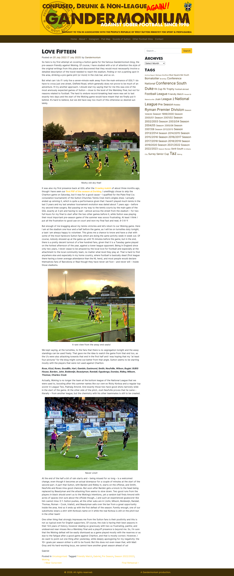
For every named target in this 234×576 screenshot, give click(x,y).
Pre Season (107, 556)
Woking (45, 559)
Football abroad (182, 89)
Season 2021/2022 (169, 144)
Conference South (171, 83)
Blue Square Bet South (179, 75)
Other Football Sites (143, 39)
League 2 (167, 99)
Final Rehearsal (130, 562)
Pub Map (105, 39)
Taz (173, 153)
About (82, 39)
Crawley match (103, 188)
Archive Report (150, 75)
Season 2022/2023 (124, 556)
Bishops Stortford (162, 75)
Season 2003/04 (169, 121)
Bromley (163, 79)
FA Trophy (168, 89)
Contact (159, 39)
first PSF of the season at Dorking (83, 191)
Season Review (164, 149)
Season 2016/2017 (170, 137)
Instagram (94, 39)
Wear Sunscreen (53, 562)
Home (74, 39)
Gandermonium (93, 57)
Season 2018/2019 (169, 141)
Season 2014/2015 (169, 133)
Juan (158, 99)
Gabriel (97, 556)
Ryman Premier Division (164, 109)
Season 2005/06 (164, 125)
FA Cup (158, 89)
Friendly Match (84, 556)
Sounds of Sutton (121, 39)
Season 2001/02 (164, 117)
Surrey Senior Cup (158, 154)
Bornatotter (152, 78)
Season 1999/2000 (163, 113)
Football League (156, 94)
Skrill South (177, 148)
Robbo (177, 105)
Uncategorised (59, 556)
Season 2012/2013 (164, 129)
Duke (149, 88)
